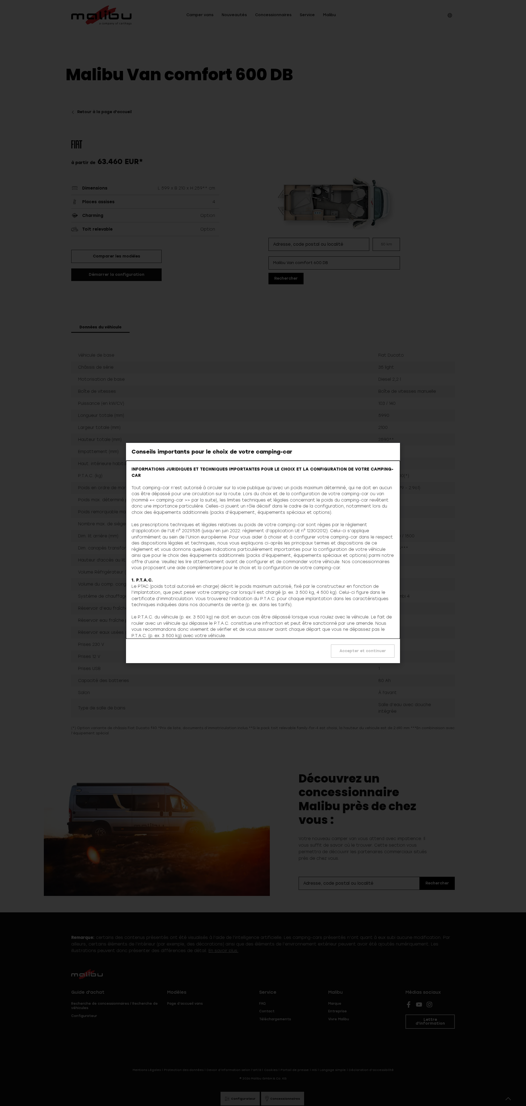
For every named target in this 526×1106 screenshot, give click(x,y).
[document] (263, 553)
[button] (363, 651)
